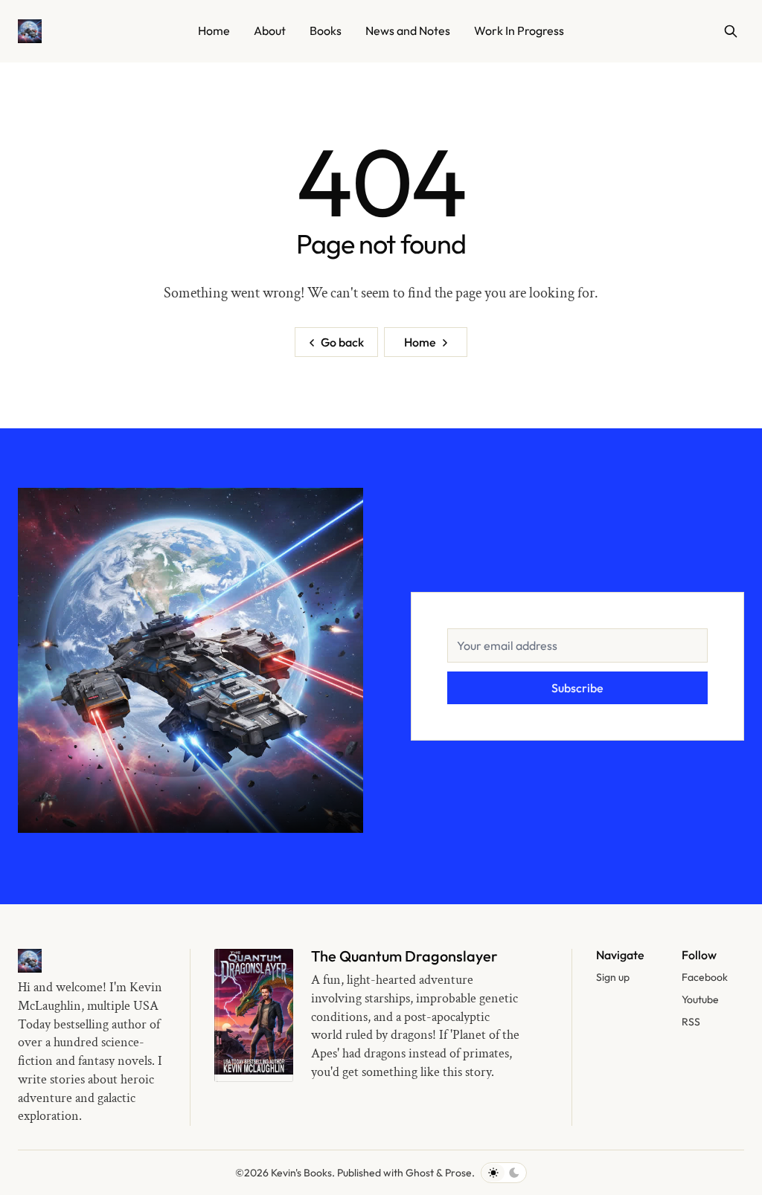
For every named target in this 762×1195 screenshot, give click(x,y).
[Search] (730, 31)
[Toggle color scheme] (504, 1172)
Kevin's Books (301, 1172)
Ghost (420, 1172)
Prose (458, 1172)
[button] (613, 977)
